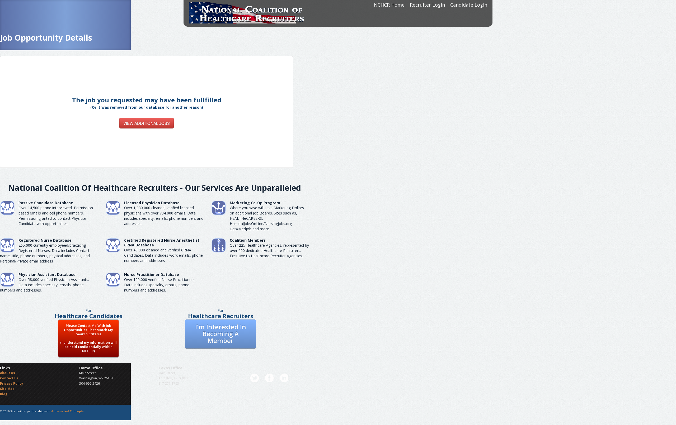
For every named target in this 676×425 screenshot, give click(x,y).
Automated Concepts (67, 411)
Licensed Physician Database (152, 202)
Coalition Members (248, 240)
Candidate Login (468, 5)
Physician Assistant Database (47, 274)
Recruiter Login (427, 5)
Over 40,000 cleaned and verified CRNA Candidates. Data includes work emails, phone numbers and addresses (163, 255)
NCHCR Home (389, 5)
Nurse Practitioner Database (151, 274)
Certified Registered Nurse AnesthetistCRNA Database (161, 242)
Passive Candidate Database (45, 202)
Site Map (7, 388)
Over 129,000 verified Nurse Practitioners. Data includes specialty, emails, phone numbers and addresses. (159, 285)
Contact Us (9, 378)
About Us (7, 373)
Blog (3, 394)
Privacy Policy (11, 383)
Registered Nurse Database (45, 240)
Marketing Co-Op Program (255, 202)
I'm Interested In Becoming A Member (220, 333)
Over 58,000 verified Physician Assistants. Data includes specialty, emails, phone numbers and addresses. (44, 285)
